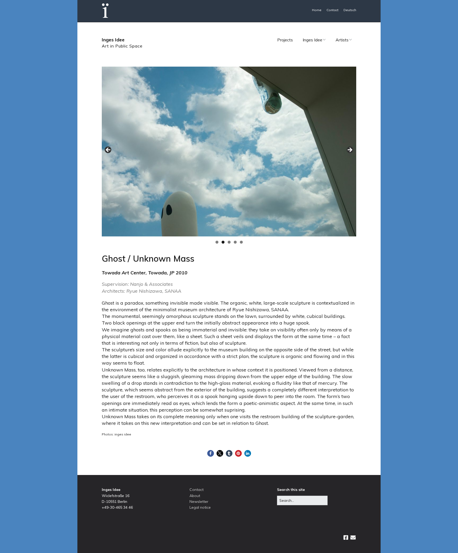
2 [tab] (223, 242)
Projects (285, 39)
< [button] (108, 150)
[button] (210, 453)
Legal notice (200, 507)
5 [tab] (241, 242)
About (195, 495)
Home (317, 10)
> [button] (350, 150)
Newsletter (199, 501)
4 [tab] (235, 242)
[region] (229, 151)
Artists (342, 39)
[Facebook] (346, 537)
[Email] (353, 537)
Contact (332, 10)
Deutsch (350, 10)
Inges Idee (113, 40)
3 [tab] (229, 242)
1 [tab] (216, 242)
